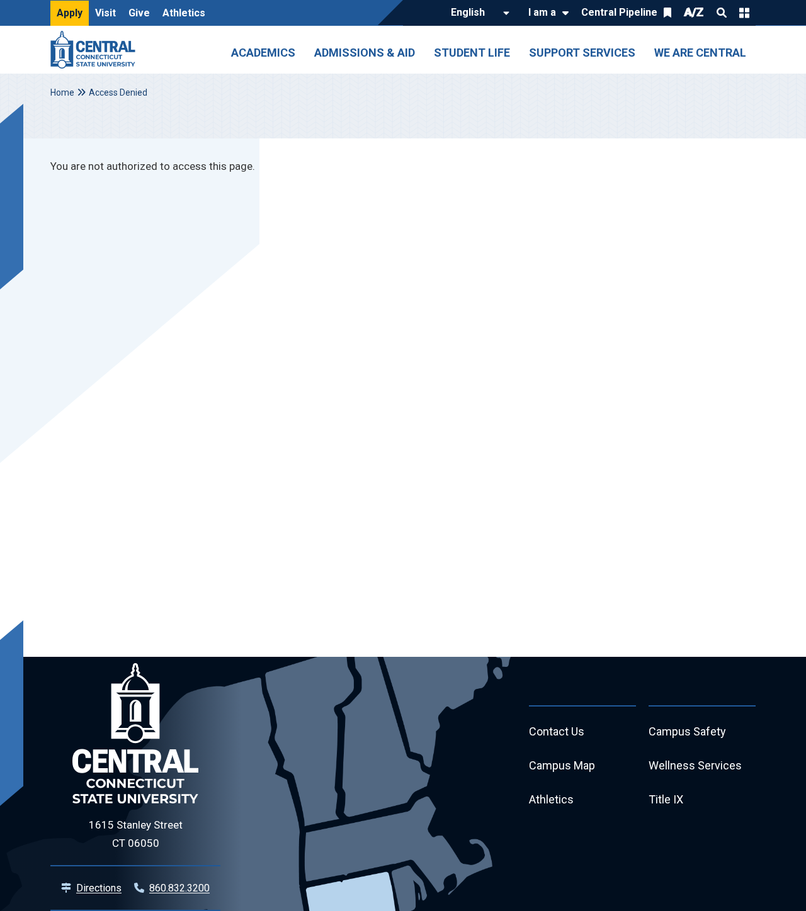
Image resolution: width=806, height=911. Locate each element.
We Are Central (700, 52)
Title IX (666, 799)
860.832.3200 (179, 888)
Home (62, 92)
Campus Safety (687, 731)
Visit (105, 13)
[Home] (96, 50)
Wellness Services (695, 765)
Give (139, 13)
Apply (69, 13)
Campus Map (562, 765)
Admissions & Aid (364, 52)
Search (721, 12)
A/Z (694, 12)
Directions (99, 888)
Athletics (183, 13)
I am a (542, 12)
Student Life (472, 52)
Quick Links (744, 12)
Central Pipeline (619, 12)
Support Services (582, 52)
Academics (263, 52)
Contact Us (556, 731)
